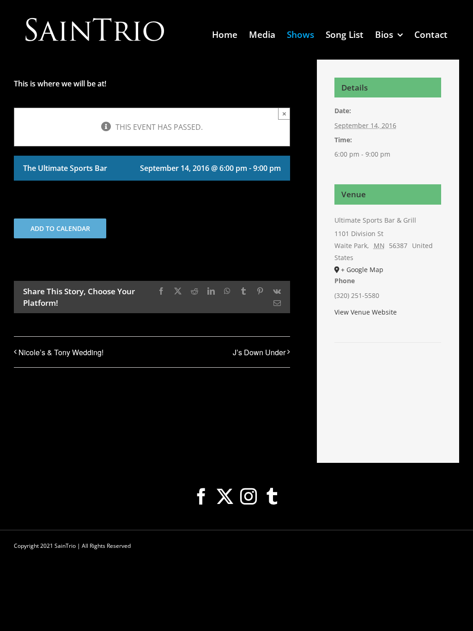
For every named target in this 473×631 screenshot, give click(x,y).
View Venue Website (365, 312)
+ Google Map (362, 269)
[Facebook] (201, 496)
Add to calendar (60, 228)
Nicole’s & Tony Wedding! (60, 352)
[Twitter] (225, 496)
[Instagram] (248, 496)
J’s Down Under (259, 352)
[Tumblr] (272, 496)
